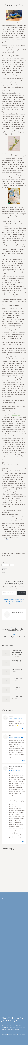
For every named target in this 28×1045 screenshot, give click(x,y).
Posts (15, 599)
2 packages (16, 415)
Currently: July (16, 661)
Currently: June (17, 678)
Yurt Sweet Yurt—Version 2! (17, 671)
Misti (10, 735)
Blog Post (11, 599)
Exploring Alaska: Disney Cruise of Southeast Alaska (17, 652)
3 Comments (19, 601)
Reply (23, 729)
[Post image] (6, 653)
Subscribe (22, 592)
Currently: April (17, 696)
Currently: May (16, 687)
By (21, 599)
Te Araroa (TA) (15, 603)
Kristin (11, 716)
